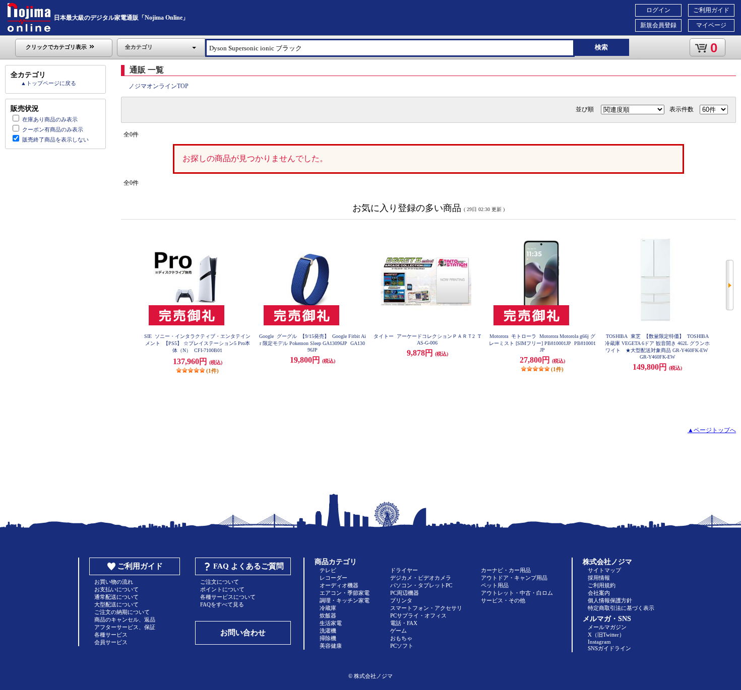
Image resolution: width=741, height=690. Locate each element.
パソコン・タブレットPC (421, 585)
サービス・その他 (503, 600)
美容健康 (331, 646)
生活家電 (331, 623)
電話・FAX (403, 623)
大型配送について (116, 604)
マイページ (711, 25)
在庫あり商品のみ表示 (50, 119)
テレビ (328, 570)
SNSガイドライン (609, 648)
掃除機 (328, 638)
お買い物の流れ (113, 582)
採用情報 (599, 578)
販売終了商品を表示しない (55, 139)
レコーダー (333, 578)
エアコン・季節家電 (344, 593)
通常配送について (116, 597)
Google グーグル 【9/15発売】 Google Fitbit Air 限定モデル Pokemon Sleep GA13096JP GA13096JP (312, 343)
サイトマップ (604, 570)
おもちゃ (401, 638)
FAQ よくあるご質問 (248, 566)
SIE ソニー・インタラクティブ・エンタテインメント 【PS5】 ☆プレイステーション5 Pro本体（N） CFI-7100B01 (197, 343)
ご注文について (219, 582)
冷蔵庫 (328, 608)
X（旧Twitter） (606, 635)
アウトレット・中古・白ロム (517, 593)
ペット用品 (495, 585)
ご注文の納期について (122, 612)
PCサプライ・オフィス (418, 615)
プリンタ (401, 600)
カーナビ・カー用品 (506, 570)
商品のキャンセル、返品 (124, 619)
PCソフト (401, 646)
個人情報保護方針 (610, 600)
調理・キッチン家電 (344, 600)
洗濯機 (328, 631)
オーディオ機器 (339, 585)
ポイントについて (222, 589)
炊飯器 (328, 615)
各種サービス (111, 635)
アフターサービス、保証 (124, 627)
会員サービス (111, 642)
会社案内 (599, 593)
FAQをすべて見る (222, 604)
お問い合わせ (243, 633)
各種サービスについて (228, 597)
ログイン (658, 10)
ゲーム (398, 631)
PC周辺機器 (404, 593)
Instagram (599, 642)
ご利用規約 (601, 585)
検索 (601, 47)
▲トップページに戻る (48, 83)
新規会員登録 (658, 25)
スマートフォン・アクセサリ (426, 608)
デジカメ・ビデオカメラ (420, 578)
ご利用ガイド (711, 10)
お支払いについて (116, 589)
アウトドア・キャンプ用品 (514, 578)
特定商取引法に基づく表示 (621, 608)
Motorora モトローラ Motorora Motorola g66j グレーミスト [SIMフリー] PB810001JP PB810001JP (542, 343)
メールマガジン (607, 627)
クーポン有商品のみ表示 (52, 129)
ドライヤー (404, 570)
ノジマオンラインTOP (159, 86)
